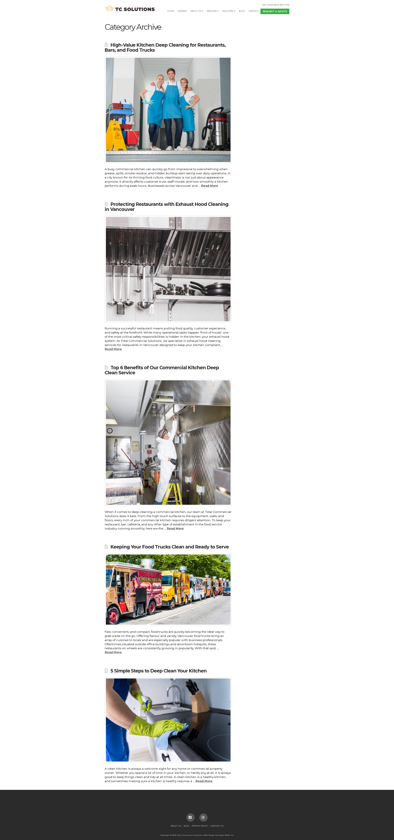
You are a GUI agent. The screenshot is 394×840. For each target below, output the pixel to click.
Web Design (209, 835)
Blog (186, 826)
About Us (176, 826)
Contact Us (217, 826)
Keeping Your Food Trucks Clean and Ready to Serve (170, 547)
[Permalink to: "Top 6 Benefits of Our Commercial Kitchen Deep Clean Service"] (168, 442)
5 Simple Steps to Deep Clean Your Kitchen (159, 671)
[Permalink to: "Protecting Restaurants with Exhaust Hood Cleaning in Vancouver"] (168, 269)
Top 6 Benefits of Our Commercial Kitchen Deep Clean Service (162, 370)
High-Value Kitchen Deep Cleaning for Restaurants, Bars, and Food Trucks (165, 47)
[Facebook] (190, 817)
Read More (209, 186)
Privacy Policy (200, 826)
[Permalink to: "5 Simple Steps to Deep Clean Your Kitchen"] (168, 720)
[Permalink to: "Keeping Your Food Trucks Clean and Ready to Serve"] (168, 589)
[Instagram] (203, 817)
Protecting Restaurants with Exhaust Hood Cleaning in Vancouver (166, 206)
